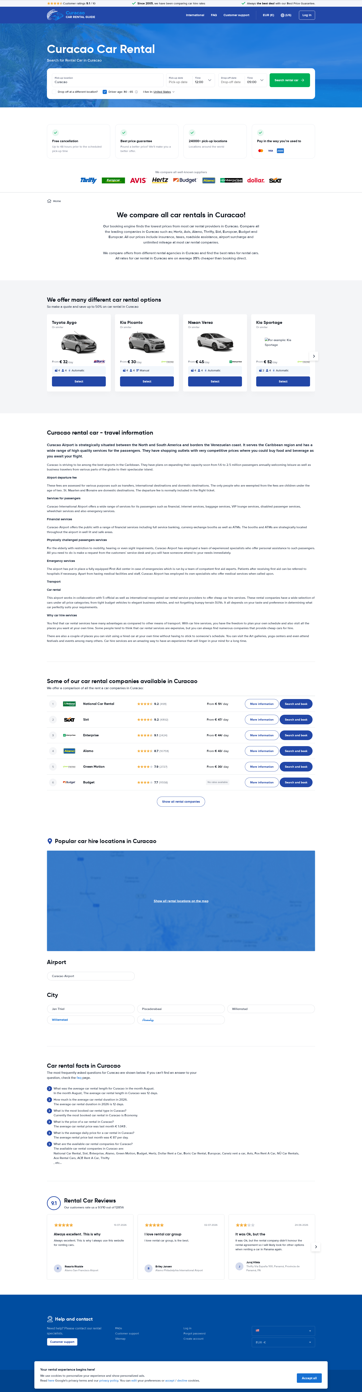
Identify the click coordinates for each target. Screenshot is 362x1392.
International (195, 15)
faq (79, 1078)
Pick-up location (64, 78)
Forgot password (195, 1333)
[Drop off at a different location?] (54, 92)
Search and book (296, 704)
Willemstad (60, 1019)
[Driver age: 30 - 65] (105, 92)
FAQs (118, 1328)
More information (262, 704)
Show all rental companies (181, 801)
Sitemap (120, 1338)
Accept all (309, 1378)
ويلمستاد (148, 1019)
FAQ (214, 15)
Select (79, 381)
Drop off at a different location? (77, 92)
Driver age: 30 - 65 (121, 92)
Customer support (236, 15)
